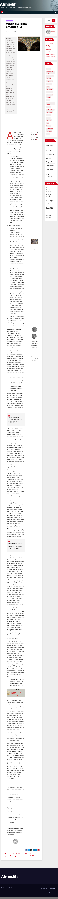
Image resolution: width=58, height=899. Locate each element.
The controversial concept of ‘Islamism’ (50, 215)
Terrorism (48, 125)
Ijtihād (47, 94)
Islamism (48, 158)
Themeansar (3, 891)
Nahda (47, 100)
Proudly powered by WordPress (7, 887)
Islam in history (9, 20)
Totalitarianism (49, 128)
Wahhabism (49, 131)
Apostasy (48, 68)
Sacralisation (49, 112)
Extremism (48, 83)
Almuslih (8, 4)
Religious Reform (50, 162)
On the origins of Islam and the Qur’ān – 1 (50, 209)
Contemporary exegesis (49, 72)
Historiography (18, 31)
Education (48, 78)
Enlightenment (49, 81)
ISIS (52, 94)
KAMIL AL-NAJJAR (11, 116)
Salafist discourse (50, 165)
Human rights (49, 92)
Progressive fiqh (50, 109)
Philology (48, 106)
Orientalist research (48, 103)
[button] (55, 12)
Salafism (48, 115)
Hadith (47, 86)
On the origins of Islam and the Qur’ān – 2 (50, 202)
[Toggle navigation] (29, 12)
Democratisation (50, 75)
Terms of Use (44, 888)
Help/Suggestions (51, 892)
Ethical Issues (49, 145)
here (23, 791)
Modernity (48, 97)
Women (48, 134)
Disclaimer (52, 888)
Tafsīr (47, 123)
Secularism (48, 120)
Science (48, 117)
